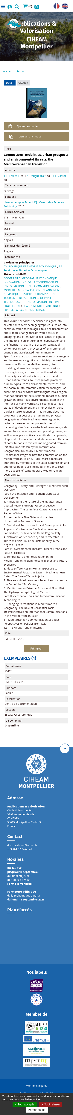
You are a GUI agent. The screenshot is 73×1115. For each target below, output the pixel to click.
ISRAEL (40, 309)
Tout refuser (52, 1104)
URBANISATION (45, 294)
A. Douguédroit (36, 176)
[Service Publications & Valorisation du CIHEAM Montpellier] (13, 23)
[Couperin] (36, 1062)
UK (64, 5)
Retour (20, 71)
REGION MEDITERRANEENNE (41, 306)
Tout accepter (26, 1104)
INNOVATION (12, 282)
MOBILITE (10, 290)
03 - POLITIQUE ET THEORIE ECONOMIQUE (30, 266)
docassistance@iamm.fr (22, 845)
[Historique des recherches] (37, 6)
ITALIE (30, 309)
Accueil (7, 71)
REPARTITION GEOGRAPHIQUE (38, 298)
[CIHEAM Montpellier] (36, 771)
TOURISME (10, 298)
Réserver (36, 649)
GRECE (20, 309)
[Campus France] (36, 999)
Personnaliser (37, 1109)
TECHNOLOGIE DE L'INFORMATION (25, 302)
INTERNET (55, 302)
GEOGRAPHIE (12, 278)
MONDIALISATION (29, 290)
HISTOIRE (27, 294)
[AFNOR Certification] (36, 985)
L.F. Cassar (59, 176)
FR (55, 5)
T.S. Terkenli (11, 176)
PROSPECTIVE (12, 306)
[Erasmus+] (36, 1038)
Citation (23, 82)
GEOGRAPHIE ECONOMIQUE (39, 278)
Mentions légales (36, 1085)
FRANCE (9, 309)
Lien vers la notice (30, 136)
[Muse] (36, 1027)
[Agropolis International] (36, 1050)
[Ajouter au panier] (10, 126)
